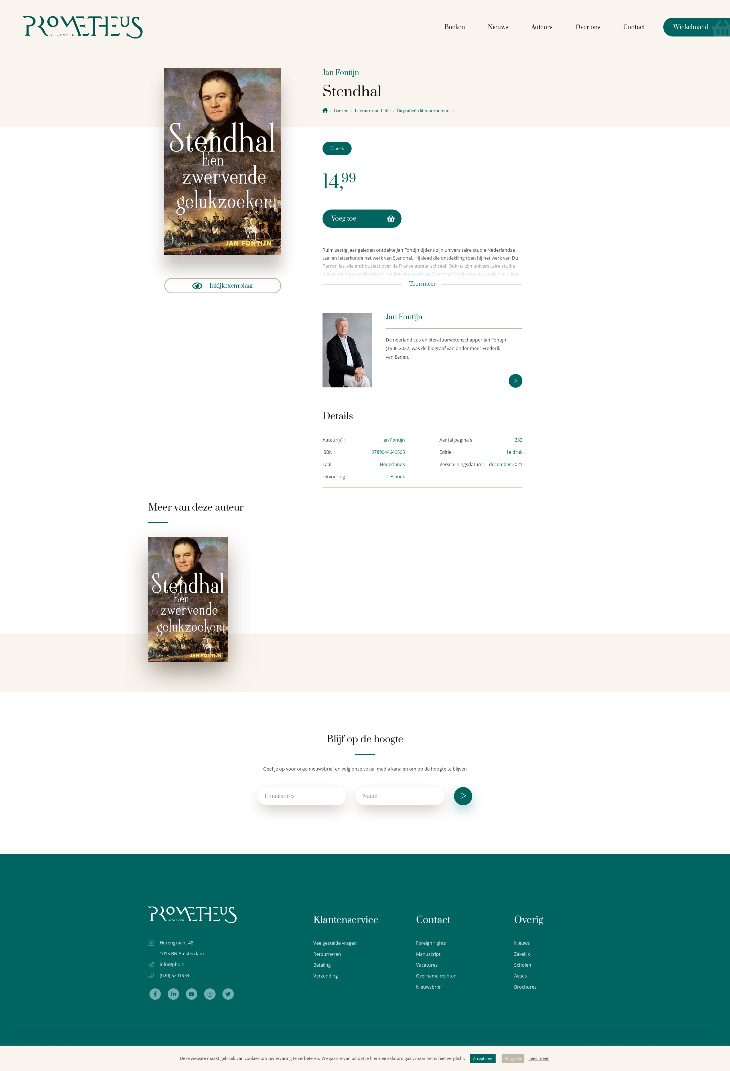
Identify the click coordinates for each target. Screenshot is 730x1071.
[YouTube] (191, 994)
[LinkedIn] (173, 994)
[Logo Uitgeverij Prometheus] (83, 27)
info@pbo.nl (173, 964)
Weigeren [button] (513, 1058)
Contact (634, 27)
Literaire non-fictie (373, 110)
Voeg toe (343, 218)
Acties (520, 976)
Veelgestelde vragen (335, 943)
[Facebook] (155, 994)
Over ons (588, 27)
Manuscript (428, 954)
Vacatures (427, 965)
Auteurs (542, 27)
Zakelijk (522, 954)
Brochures (525, 987)
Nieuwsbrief (429, 987)
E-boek (337, 148)
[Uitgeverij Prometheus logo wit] (192, 914)
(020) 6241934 (174, 975)
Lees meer (538, 1058)
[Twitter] (228, 994)
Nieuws (498, 27)
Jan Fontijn (341, 73)
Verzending (325, 976)
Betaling (322, 965)
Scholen (522, 965)
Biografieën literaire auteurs (424, 110)
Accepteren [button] (482, 1058)
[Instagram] (210, 994)
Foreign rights (431, 943)
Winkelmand (686, 27)
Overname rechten (436, 976)
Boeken (455, 27)
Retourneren (327, 954)
